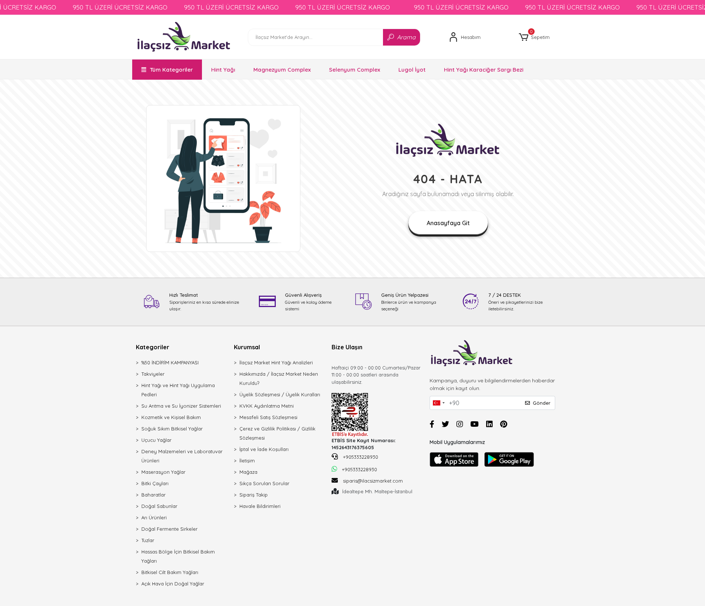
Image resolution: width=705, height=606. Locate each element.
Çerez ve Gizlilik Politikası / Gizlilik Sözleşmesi (277, 433)
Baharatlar (153, 495)
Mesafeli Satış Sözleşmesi (268, 417)
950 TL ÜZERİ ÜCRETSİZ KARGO (120, 7)
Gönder (541, 403)
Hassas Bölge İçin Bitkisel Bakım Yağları (178, 556)
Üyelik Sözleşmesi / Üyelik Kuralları (279, 394)
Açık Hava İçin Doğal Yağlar (172, 584)
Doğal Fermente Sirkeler (169, 529)
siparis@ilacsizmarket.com (373, 481)
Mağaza (248, 472)
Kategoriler (152, 347)
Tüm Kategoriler (171, 69)
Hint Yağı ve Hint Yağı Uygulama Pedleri (178, 389)
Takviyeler (152, 374)
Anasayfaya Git (448, 223)
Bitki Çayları (155, 483)
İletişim (247, 460)
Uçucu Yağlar (156, 440)
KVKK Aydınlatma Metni (266, 406)
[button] (534, 37)
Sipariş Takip (253, 495)
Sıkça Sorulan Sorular (264, 483)
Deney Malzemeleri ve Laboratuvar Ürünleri (182, 455)
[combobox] (438, 403)
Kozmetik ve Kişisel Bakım (171, 417)
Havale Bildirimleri (260, 506)
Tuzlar (147, 540)
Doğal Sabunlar (159, 506)
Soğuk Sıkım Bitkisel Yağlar (172, 429)
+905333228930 (359, 457)
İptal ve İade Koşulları (264, 449)
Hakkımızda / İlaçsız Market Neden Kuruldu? (278, 378)
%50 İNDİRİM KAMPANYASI (170, 362)
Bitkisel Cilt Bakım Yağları (169, 572)
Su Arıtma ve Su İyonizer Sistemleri (181, 406)
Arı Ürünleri (154, 517)
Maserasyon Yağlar (163, 472)
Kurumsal (247, 347)
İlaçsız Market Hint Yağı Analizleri (276, 362)
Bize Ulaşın (347, 347)
